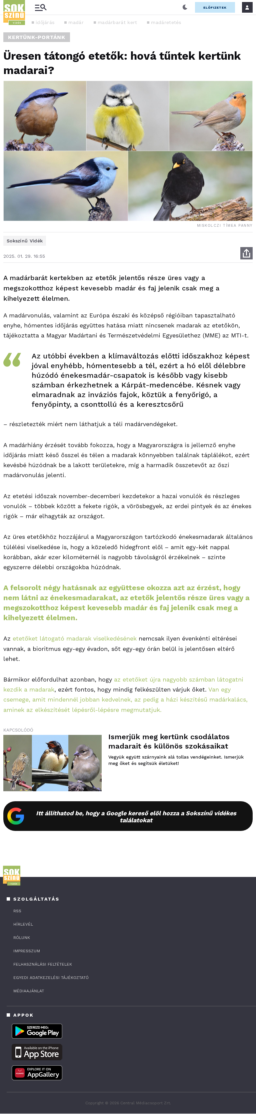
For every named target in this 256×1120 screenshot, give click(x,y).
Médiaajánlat (28, 991)
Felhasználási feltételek (42, 964)
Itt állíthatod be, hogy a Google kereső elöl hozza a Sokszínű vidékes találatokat (136, 817)
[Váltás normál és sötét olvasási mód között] (185, 7)
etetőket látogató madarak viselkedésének (75, 638)
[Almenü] (41, 7)
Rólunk (21, 937)
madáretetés (166, 22)
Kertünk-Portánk (36, 37)
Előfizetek (215, 7)
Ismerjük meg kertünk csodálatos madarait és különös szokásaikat (169, 741)
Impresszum (26, 951)
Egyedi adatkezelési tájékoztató (51, 977)
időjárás (45, 22)
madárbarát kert (117, 22)
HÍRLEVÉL (23, 924)
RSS (17, 911)
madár (76, 22)
